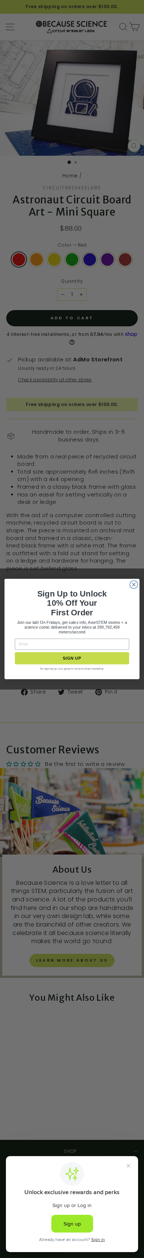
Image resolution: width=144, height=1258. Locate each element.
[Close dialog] (134, 584)
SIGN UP (72, 658)
